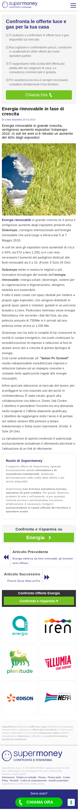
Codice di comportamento (33, 780)
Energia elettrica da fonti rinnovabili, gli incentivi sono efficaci (42, 560)
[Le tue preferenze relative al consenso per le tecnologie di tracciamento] (71, 802)
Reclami (14, 780)
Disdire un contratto (26, 777)
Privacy (42, 777)
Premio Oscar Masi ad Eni (23, 580)
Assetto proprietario (59, 780)
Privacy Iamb (54, 777)
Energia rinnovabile (16, 220)
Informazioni (8, 777)
